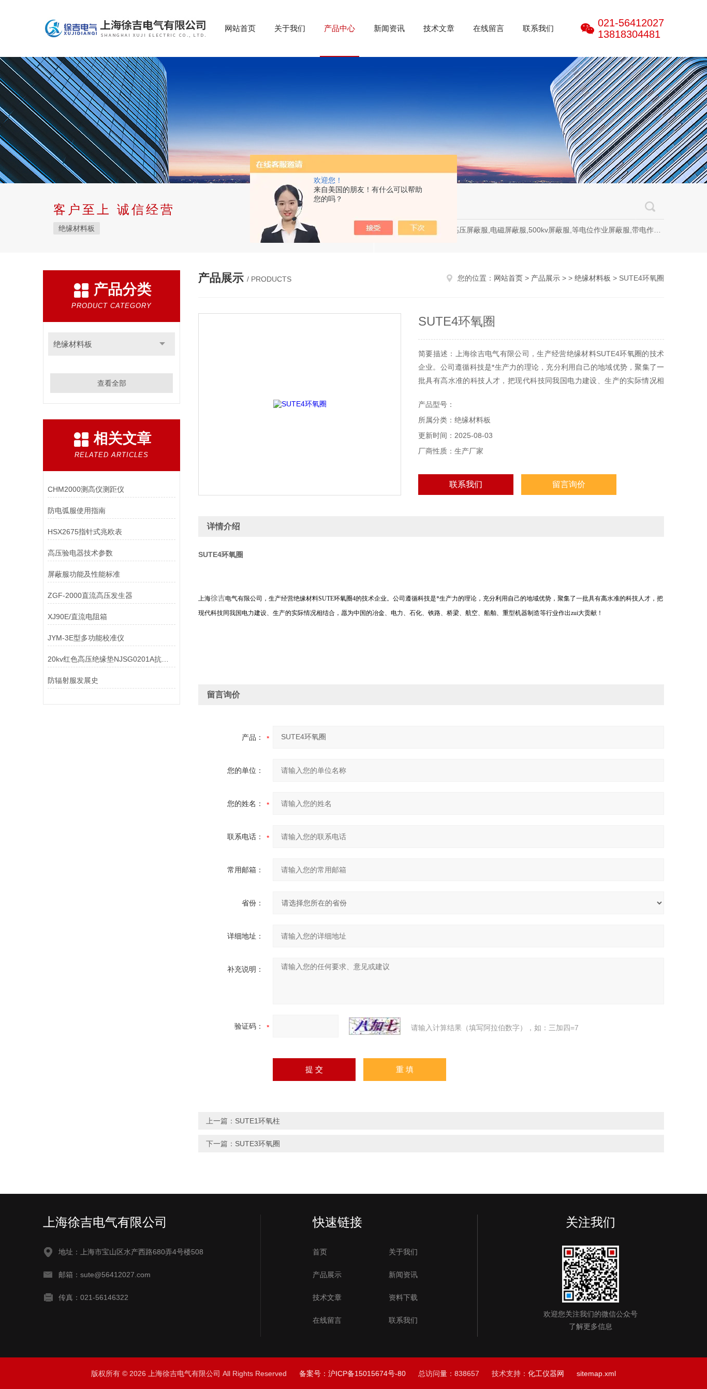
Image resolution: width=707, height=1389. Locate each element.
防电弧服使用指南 (77, 510)
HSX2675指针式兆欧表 (85, 532)
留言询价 (568, 484)
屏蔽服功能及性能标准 (84, 574)
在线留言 (488, 28)
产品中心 (339, 28)
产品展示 (545, 278)
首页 (320, 1252)
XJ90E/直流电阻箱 (77, 616)
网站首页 (240, 28)
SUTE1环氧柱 (257, 1121)
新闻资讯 (389, 28)
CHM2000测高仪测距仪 (86, 489)
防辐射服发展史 (73, 680)
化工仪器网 (546, 1373)
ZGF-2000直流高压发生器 (90, 595)
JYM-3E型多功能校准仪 (86, 638)
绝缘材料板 (76, 228)
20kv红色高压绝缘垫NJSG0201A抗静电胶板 (111, 659)
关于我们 (289, 28)
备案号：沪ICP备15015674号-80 (352, 1373)
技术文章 (438, 28)
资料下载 (403, 1297)
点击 (162, 344)
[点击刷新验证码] (375, 1026)
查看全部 (111, 383)
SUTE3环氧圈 (257, 1143)
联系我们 (538, 28)
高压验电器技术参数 (80, 553)
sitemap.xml (596, 1373)
